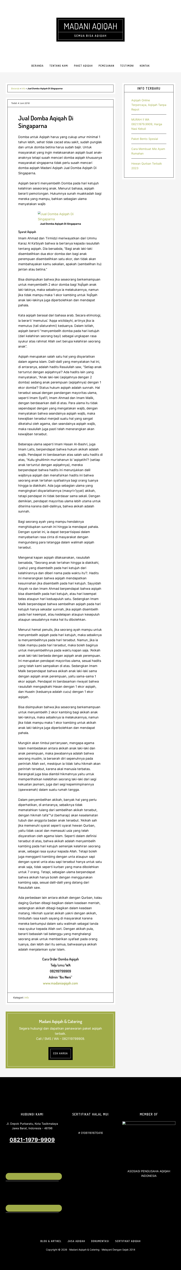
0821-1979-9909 (32, 1140)
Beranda (15, 88)
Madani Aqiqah (90, 26)
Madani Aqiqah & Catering (84, 1249)
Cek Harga (60, 1053)
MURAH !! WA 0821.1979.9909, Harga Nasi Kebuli (146, 124)
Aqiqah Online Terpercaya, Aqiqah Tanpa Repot (148, 104)
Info (23, 88)
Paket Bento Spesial (144, 139)
